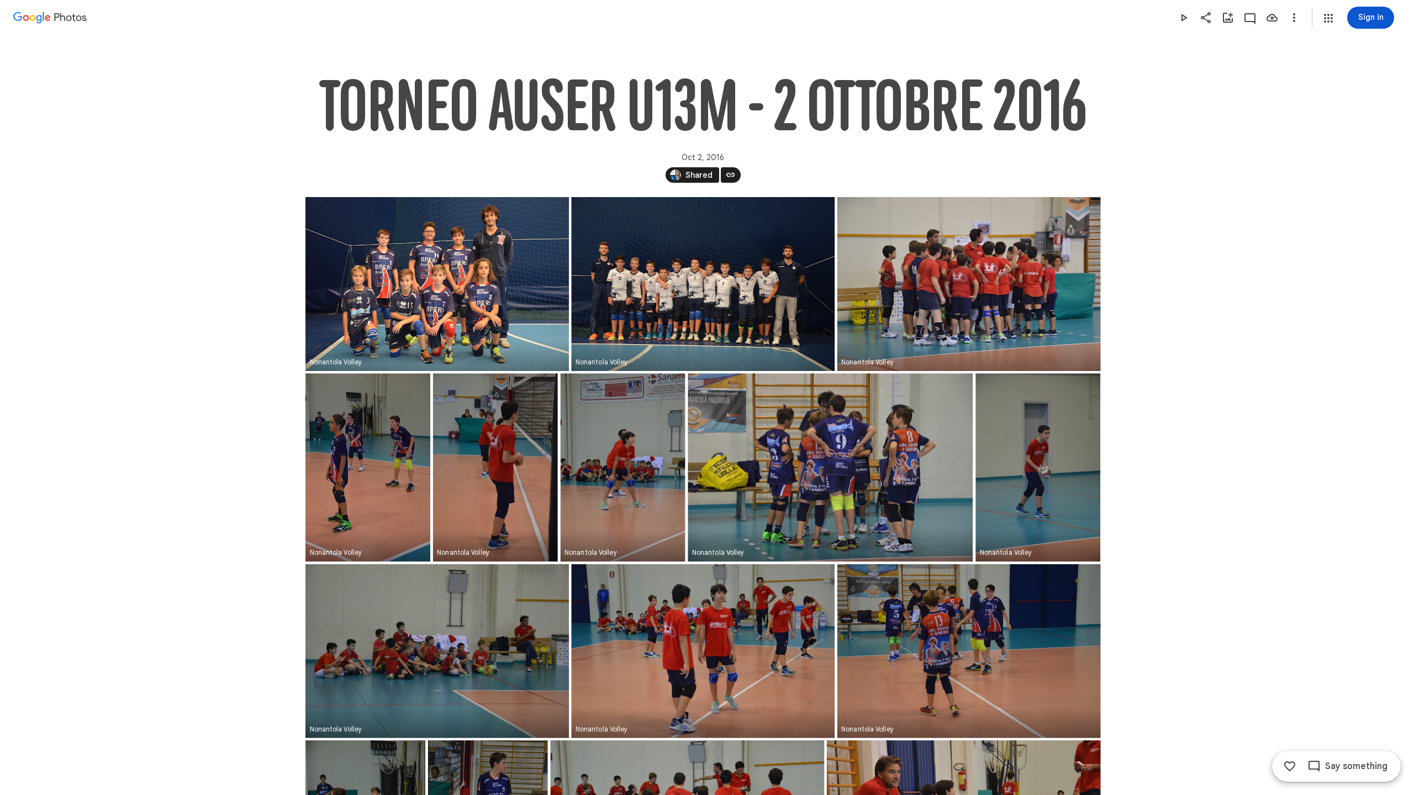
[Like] (1290, 766)
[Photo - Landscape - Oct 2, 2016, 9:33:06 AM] (968, 284)
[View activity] (1250, 18)
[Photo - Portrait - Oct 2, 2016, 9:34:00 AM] (494, 467)
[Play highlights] (1183, 17)
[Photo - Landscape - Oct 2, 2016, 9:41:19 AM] (703, 651)
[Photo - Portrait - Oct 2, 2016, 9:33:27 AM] (367, 467)
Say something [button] (1356, 766)
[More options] (1294, 18)
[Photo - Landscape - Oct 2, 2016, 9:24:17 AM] (437, 284)
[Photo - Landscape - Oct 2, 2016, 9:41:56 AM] (968, 651)
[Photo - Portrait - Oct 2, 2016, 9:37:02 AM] (1037, 467)
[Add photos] (1228, 18)
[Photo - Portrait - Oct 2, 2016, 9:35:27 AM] (622, 467)
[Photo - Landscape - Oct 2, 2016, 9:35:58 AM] (830, 467)
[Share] (1206, 18)
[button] (1328, 18)
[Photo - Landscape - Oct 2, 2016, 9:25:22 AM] (703, 284)
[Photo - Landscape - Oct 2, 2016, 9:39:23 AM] (437, 651)
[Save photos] (1272, 18)
